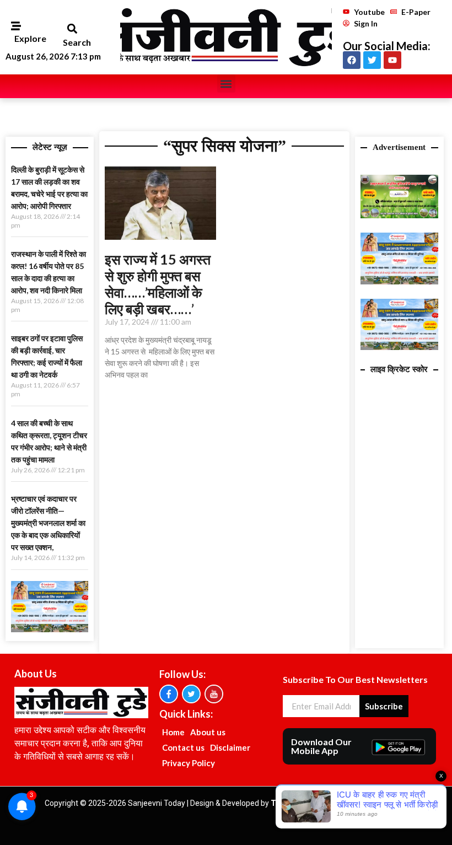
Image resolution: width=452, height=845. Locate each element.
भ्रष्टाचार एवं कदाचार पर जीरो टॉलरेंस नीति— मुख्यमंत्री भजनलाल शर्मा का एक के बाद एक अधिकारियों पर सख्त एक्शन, (48, 523)
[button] (72, 29)
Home (173, 732)
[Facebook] (351, 60)
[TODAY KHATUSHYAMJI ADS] (49, 628)
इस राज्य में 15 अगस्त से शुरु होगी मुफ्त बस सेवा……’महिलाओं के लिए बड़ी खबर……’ (158, 284)
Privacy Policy (188, 763)
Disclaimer (230, 747)
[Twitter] (372, 60)
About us (207, 732)
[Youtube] (392, 60)
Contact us (183, 747)
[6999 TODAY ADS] (399, 214)
